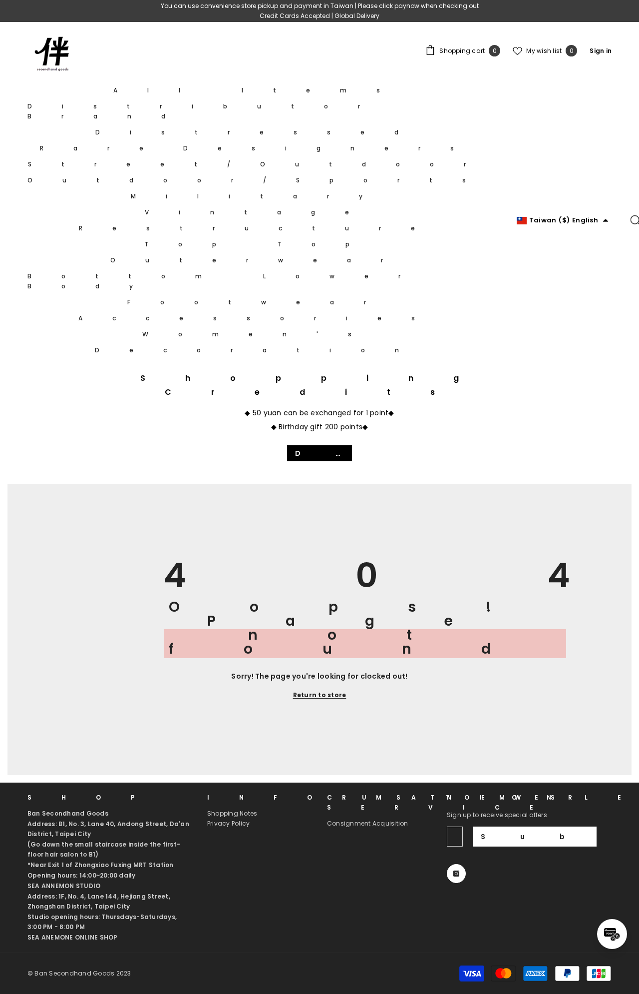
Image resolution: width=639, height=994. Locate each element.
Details (323, 453)
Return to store (319, 695)
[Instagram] (456, 873)
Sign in (601, 50)
